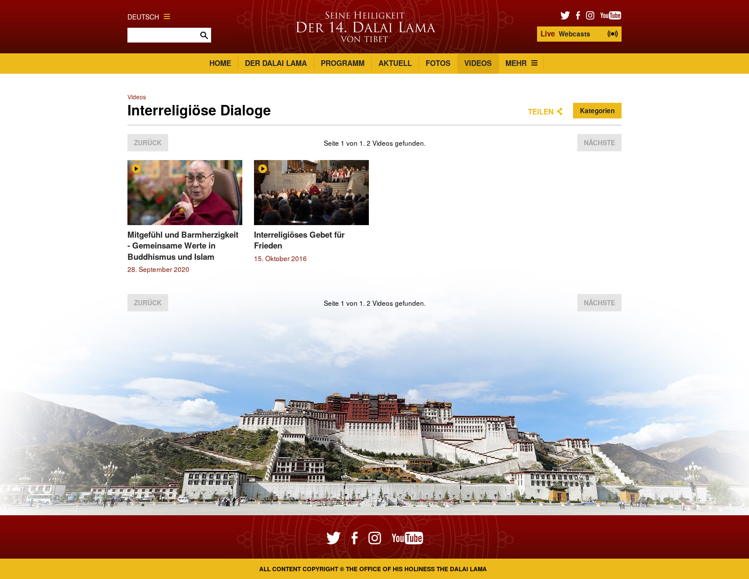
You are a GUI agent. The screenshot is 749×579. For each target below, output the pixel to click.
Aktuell (395, 63)
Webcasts (565, 33)
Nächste (599, 142)
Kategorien (597, 110)
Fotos (438, 63)
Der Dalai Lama (276, 63)
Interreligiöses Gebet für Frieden (299, 240)
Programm (343, 63)
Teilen (541, 111)
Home (220, 63)
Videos (478, 63)
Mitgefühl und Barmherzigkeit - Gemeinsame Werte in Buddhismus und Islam (182, 245)
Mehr (516, 63)
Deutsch (143, 16)
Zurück (148, 142)
